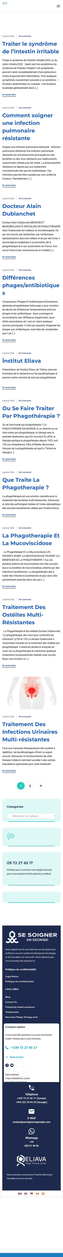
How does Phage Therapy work (21, 1017)
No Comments (25, 36)
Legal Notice (12, 976)
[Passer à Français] (20, 1194)
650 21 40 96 (31, 1145)
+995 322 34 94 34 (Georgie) (31, 1102)
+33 (32, 1141)
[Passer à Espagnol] (43, 1194)
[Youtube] (12, 1065)
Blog (7, 997)
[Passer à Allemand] (31, 1194)
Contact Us (11, 1002)
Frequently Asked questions (20, 1007)
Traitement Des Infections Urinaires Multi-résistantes (29, 732)
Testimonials (12, 1012)
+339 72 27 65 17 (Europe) (31, 1098)
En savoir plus (9, 94)
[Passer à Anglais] (26, 1194)
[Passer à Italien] (37, 1194)
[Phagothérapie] (12, 6)
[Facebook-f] (7, 1065)
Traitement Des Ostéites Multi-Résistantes (24, 615)
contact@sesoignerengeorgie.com (31, 1122)
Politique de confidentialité (19, 981)
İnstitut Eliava (21, 360)
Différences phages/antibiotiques (30, 285)
